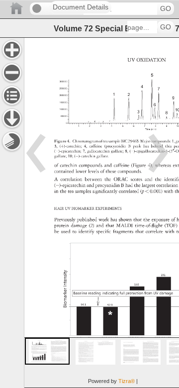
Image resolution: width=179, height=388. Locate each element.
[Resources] (12, 118)
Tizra (126, 381)
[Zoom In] (12, 50)
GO (165, 8)
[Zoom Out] (12, 73)
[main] (101, 212)
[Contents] (12, 95)
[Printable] (12, 141)
